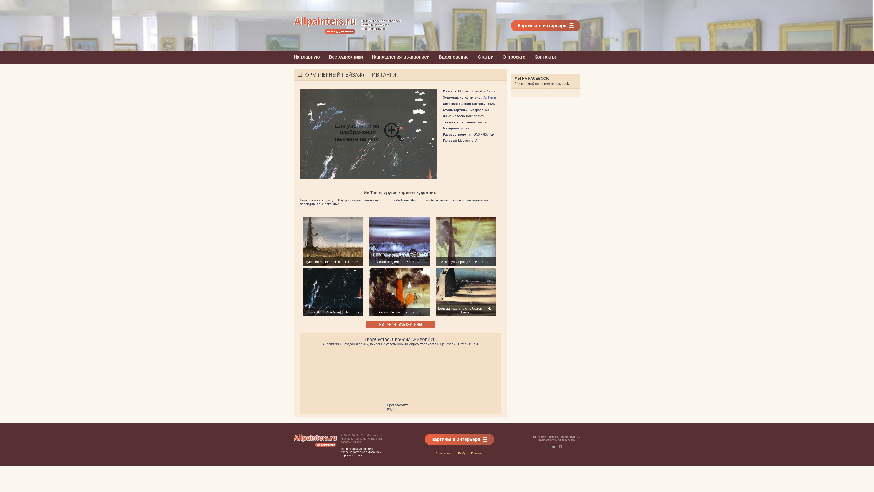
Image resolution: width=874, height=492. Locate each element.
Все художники (346, 56)
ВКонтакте (553, 446)
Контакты (545, 56)
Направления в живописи (400, 56)
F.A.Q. (461, 453)
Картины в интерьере (542, 25)
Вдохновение (454, 56)
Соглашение (444, 453)
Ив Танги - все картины (400, 324)
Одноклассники (560, 446)
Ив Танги (489, 97)
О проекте (514, 56)
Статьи (485, 56)
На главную (307, 56)
